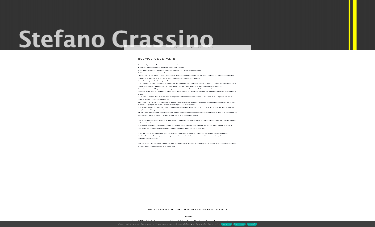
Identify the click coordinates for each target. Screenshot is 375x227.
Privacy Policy (190, 209)
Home (164, 47)
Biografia (173, 47)
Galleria (191, 47)
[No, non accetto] (373, 224)
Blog (182, 47)
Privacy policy (252, 224)
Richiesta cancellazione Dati (217, 209)
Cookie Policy (201, 209)
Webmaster (189, 216)
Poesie (210, 47)
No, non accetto (239, 224)
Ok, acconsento (227, 224)
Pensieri (201, 47)
